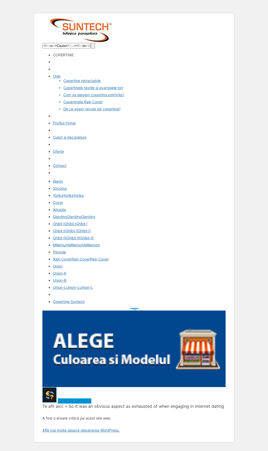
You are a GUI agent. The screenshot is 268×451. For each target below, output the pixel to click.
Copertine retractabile (82, 80)
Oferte (58, 151)
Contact (59, 165)
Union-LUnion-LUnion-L (73, 287)
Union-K (59, 273)
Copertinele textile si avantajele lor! (93, 87)
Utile (56, 76)
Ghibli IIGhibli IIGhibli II (72, 231)
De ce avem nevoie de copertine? (92, 109)
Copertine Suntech (69, 301)
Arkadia (59, 209)
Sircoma (60, 188)
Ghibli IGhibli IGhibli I (70, 223)
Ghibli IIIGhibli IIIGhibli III (73, 238)
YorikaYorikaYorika (68, 195)
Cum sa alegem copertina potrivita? (93, 95)
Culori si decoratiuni (69, 137)
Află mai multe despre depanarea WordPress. (81, 430)
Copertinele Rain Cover (83, 102)
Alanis (58, 181)
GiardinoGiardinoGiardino (74, 216)
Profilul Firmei (64, 123)
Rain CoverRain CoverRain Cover (81, 259)
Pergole (59, 252)
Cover (58, 202)
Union (58, 266)
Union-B (59, 280)
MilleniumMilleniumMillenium (76, 245)
